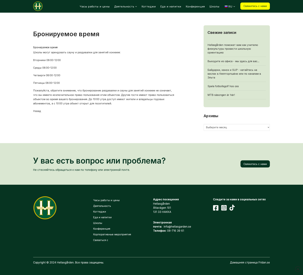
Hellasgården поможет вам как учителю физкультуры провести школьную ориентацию (233, 48)
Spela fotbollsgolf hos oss (223, 86)
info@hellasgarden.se (177, 226)
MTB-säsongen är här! (221, 94)
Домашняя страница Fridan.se (250, 262)
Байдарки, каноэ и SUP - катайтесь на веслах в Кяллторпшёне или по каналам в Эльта (234, 73)
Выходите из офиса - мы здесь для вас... (233, 61)
